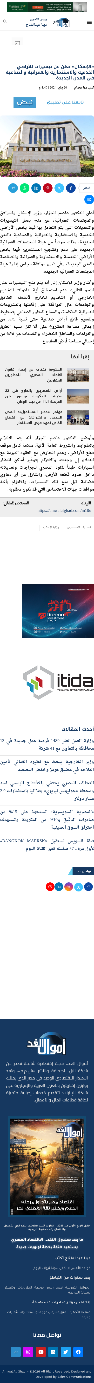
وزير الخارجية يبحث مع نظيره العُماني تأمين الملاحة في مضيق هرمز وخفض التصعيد (47, 766)
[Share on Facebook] (71, 188)
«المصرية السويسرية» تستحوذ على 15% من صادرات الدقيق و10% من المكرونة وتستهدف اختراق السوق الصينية (47, 820)
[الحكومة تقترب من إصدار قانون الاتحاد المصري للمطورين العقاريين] (78, 375)
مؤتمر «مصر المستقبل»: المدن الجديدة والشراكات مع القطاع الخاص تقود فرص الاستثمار (33, 417)
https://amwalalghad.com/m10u (64, 511)
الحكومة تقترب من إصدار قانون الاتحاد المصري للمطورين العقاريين (33, 375)
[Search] (4, 23)
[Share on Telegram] (13, 188)
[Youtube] (41, 1352)
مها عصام (80, 88)
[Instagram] (28, 1352)
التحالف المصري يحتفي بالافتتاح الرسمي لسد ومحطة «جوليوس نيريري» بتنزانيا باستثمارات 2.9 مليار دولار (47, 791)
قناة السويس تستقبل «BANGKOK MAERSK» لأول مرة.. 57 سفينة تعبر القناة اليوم (47, 845)
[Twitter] (66, 1352)
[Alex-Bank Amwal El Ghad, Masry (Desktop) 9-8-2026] (47, 6)
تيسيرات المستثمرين (79, 527)
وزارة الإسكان (51, 527)
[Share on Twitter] (59, 188)
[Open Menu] (89, 22)
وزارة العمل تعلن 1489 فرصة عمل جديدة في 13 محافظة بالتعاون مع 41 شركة (47, 745)
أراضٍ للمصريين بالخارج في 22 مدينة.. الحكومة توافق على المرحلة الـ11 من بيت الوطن (33, 396)
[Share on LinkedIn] (36, 188)
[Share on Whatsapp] (24, 188)
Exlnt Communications (74, 1376)
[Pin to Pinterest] (48, 188)
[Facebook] (78, 1352)
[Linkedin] (53, 1352)
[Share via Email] (89, 199)
